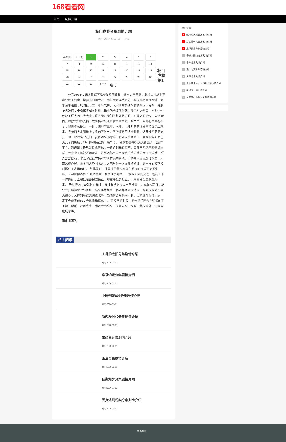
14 (150, 63)
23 (67, 77)
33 (91, 83)
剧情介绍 (71, 19)
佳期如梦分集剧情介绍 (118, 379)
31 (67, 83)
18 (103, 70)
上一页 (79, 57)
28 (126, 77)
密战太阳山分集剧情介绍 (197, 55)
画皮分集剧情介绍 (115, 358)
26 (103, 77)
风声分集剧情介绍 (194, 76)
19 (115, 70)
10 (103, 63)
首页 (57, 19)
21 (138, 70)
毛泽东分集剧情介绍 (195, 90)
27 (115, 77)
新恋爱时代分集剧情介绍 (120, 316)
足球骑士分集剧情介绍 (196, 48)
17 (91, 70)
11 (115, 63)
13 (138, 63)
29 (138, 77)
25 (91, 77)
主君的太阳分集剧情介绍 (120, 254)
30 (150, 77)
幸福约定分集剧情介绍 (118, 275)
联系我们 (141, 431)
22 (150, 70)
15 (67, 70)
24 (79, 77)
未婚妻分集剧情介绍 (117, 337)
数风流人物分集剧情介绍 (197, 34)
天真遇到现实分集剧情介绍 (122, 400)
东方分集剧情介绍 (194, 62)
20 (126, 70)
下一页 (103, 83)
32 (79, 83)
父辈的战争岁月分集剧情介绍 (199, 97)
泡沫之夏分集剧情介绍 (196, 69)
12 (126, 63)
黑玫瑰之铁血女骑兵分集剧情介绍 (202, 83)
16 (79, 70)
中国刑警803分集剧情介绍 (121, 295)
